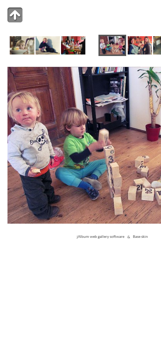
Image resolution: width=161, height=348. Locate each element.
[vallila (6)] (48, 53)
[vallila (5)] (22, 53)
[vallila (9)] (140, 53)
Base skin (140, 237)
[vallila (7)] (73, 53)
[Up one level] (14, 14)
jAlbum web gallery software (100, 237)
